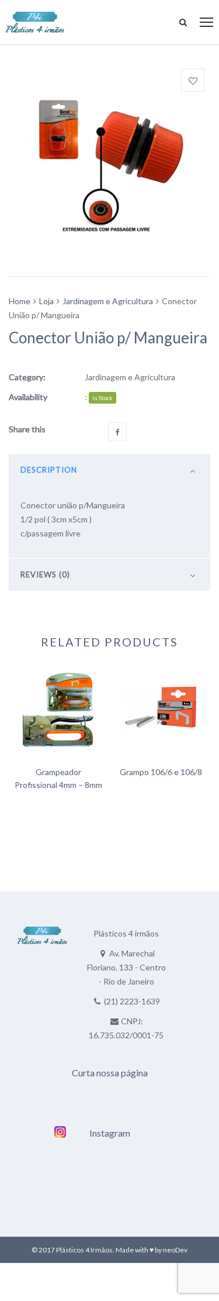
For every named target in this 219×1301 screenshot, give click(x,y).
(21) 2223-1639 (132, 1001)
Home (19, 301)
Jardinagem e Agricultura (107, 301)
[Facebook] (117, 431)
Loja (46, 301)
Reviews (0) (45, 574)
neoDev (175, 1249)
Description (48, 469)
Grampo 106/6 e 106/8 (161, 772)
